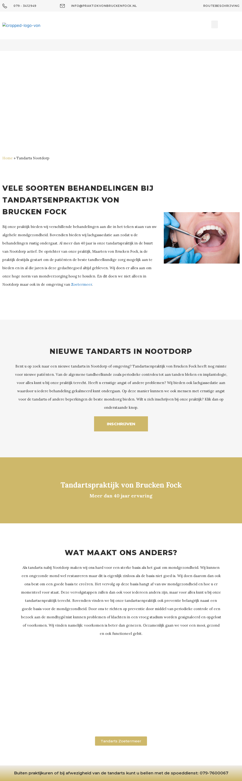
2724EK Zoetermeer (121, 704)
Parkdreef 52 (121, 698)
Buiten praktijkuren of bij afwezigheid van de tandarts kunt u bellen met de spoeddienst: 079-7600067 (121, 773)
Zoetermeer (81, 284)
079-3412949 (121, 716)
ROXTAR (180, 759)
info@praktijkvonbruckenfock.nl (121, 722)
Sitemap (134, 759)
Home (7, 158)
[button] (214, 24)
